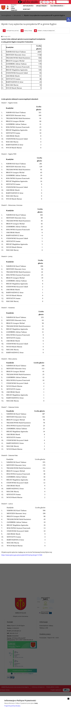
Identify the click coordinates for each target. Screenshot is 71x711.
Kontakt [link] (26, 9)
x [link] (68, 698)
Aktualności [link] (28, 6)
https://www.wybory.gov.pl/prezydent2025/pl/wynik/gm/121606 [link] (21, 555)
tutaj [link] (35, 703)
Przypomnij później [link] (9, 706)
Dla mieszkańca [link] (57, 6)
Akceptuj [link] (17, 706)
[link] (68, 19)
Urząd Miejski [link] (41, 6)
